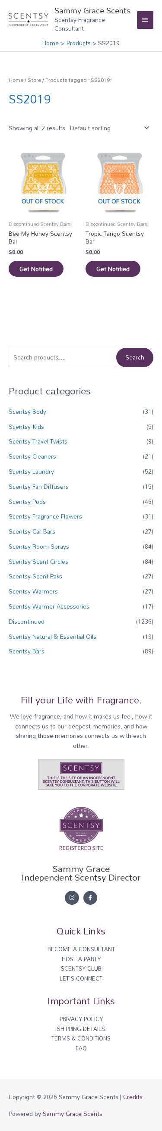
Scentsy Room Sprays (39, 546)
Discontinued (26, 621)
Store (34, 80)
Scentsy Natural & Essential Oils (52, 636)
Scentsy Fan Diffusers (39, 486)
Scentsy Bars (26, 651)
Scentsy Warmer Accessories (49, 606)
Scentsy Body (27, 411)
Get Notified (36, 269)
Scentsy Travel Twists (38, 441)
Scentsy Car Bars (32, 531)
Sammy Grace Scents (92, 10)
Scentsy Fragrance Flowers (45, 516)
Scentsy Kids (26, 426)
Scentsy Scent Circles (38, 561)
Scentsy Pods (27, 501)
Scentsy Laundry (31, 471)
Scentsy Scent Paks (35, 576)
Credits (133, 1097)
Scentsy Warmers (33, 591)
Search (134, 357)
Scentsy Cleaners (32, 456)
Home (16, 80)
